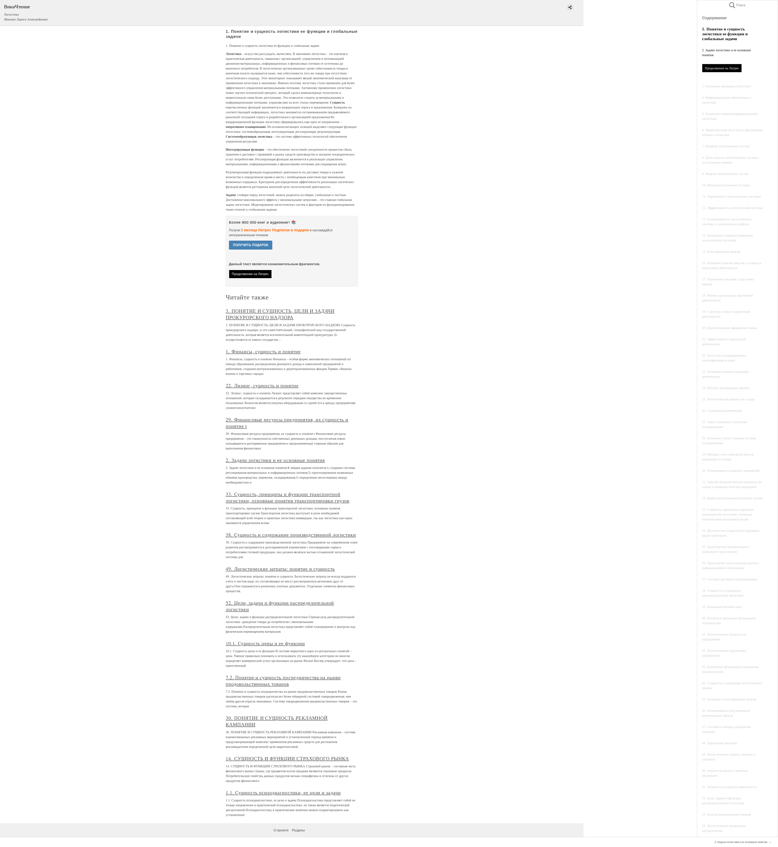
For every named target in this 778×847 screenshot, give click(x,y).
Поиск (736, 5)
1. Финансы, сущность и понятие (263, 351)
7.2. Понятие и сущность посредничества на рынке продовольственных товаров (283, 680)
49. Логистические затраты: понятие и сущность (280, 568)
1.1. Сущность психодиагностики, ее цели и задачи (283, 792)
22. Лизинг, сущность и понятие (262, 385)
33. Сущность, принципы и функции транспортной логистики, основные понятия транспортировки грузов (287, 497)
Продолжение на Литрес (722, 68)
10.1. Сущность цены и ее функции (265, 643)
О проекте (281, 830)
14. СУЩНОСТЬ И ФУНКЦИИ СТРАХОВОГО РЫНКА (287, 758)
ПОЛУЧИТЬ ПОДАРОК (250, 245)
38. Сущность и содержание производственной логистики (291, 534)
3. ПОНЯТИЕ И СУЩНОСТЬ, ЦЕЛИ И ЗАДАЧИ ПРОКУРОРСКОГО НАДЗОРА (280, 314)
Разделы (298, 830)
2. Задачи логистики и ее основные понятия (275, 460)
